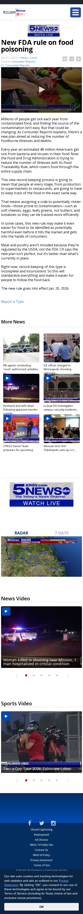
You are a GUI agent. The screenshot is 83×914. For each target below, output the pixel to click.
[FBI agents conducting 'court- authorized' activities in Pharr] (21, 347)
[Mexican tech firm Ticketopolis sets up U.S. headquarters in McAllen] (62, 428)
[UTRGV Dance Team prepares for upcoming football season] (21, 428)
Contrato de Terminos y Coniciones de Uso (41, 870)
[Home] (28, 12)
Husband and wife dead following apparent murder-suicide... (20, 409)
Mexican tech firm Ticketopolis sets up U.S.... (60, 448)
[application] (41, 90)
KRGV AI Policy (41, 855)
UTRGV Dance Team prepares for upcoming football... (18, 450)
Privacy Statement (41, 860)
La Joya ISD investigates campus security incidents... (61, 407)
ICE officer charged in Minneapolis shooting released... (57, 369)
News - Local (29, 58)
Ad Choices (41, 840)
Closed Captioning (42, 829)
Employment (41, 834)
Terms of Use (41, 865)
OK (41, 906)
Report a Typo (12, 301)
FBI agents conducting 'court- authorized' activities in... (20, 369)
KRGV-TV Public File (41, 845)
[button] (41, 89)
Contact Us (41, 850)
